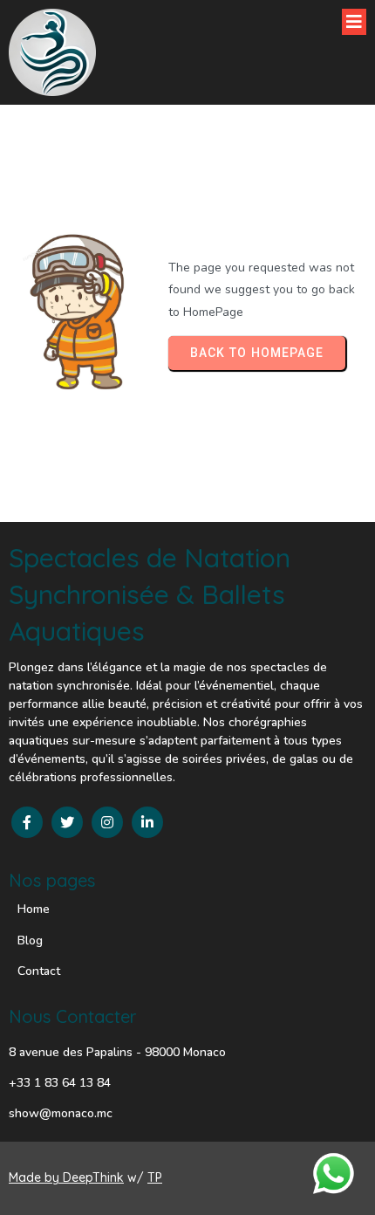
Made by (36, 1177)
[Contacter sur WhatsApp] (334, 1174)
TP (154, 1177)
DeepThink (93, 1177)
